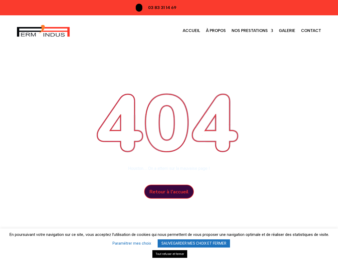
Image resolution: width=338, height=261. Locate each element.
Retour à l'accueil (169, 192)
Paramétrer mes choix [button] (131, 243)
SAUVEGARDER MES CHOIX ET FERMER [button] (193, 243)
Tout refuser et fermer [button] (170, 254)
